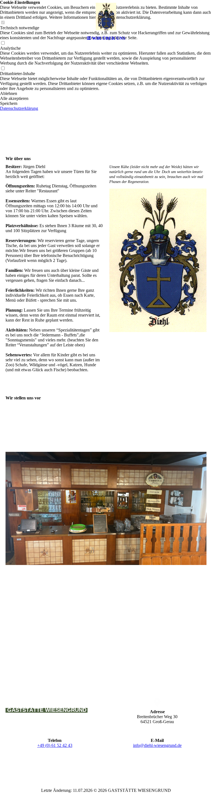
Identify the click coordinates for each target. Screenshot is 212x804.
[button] (106, 93)
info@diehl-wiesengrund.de (157, 745)
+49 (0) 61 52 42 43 (54, 745)
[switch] (3, 68)
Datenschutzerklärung (19, 108)
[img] (106, 16)
